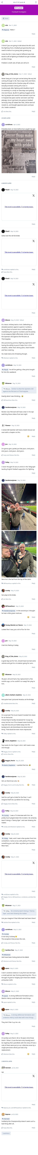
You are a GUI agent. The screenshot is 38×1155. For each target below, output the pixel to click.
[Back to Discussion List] (2, 2)
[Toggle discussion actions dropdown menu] (36, 2)
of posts (18, 2)
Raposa (6, 30)
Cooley (6, 815)
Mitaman (7, 955)
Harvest (6, 1119)
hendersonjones (9, 611)
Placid (6, 370)
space (6, 996)
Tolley (6, 838)
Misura (7, 389)
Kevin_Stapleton (9, 765)
